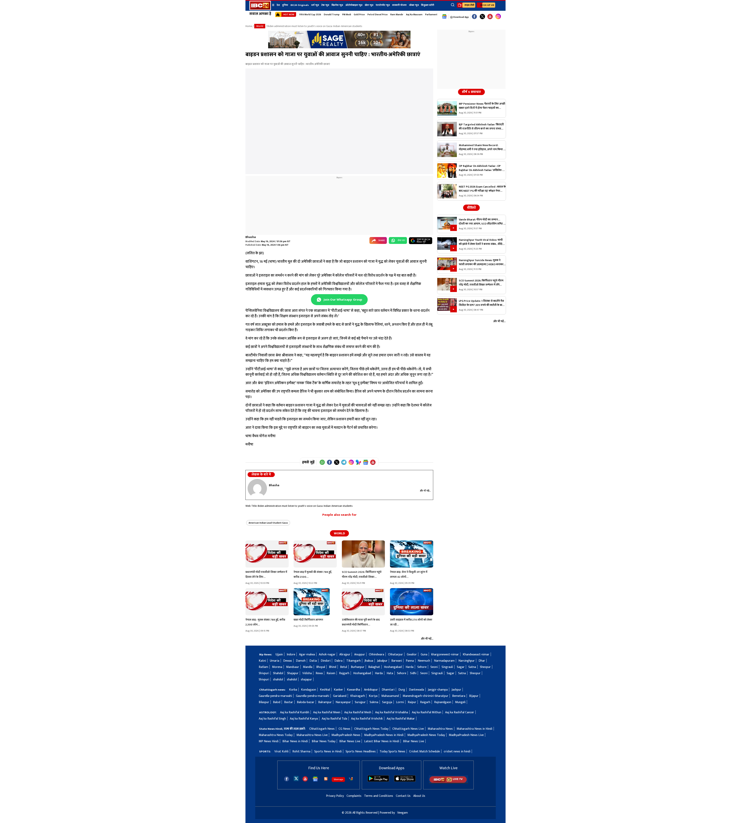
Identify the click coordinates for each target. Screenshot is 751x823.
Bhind (332, 667)
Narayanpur (343, 702)
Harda (409, 667)
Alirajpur (344, 654)
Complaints (354, 796)
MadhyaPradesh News (345, 735)
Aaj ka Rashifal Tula (334, 718)
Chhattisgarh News (322, 728)
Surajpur (360, 702)
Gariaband (339, 696)
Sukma (374, 702)
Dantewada (416, 689)
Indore (291, 654)
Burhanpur (357, 667)
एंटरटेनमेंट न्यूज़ (383, 5)
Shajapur (292, 673)
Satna (472, 667)
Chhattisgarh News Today (371, 728)
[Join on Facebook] (329, 462)
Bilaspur (264, 702)
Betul (343, 667)
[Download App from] (378, 780)
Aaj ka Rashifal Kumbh (294, 712)
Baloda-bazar (305, 702)
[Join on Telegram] (344, 462)
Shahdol (278, 673)
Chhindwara (376, 654)
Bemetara (458, 696)
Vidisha (307, 673)
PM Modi (346, 14)
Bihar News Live (349, 741)
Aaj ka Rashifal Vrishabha (391, 712)
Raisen (331, 673)
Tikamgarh (353, 660)
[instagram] (498, 16)
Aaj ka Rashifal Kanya (304, 718)
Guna (424, 654)
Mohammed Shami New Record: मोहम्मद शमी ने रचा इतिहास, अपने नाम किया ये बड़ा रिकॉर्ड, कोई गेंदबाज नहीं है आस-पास (482, 147)
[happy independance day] (339, 47)
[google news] (444, 16)
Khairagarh (357, 696)
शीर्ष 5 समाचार (471, 92)
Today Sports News (392, 751)
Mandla (307, 667)
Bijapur (473, 696)
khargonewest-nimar (445, 654)
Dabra (338, 660)
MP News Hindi (268, 741)
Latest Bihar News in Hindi (381, 741)
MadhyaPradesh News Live (466, 735)
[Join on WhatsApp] (322, 462)
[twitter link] (482, 17)
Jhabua (369, 660)
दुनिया (285, 5)
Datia (313, 660)
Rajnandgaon (442, 702)
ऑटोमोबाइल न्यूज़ (353, 5)
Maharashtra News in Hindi (474, 728)
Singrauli (447, 667)
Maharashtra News (440, 728)
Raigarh (425, 702)
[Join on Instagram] (351, 462)
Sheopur (485, 667)
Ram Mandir (396, 14)
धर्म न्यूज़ (315, 5)
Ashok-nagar (327, 654)
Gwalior (412, 654)
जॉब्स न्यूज (414, 5)
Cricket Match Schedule (424, 751)
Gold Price (359, 14)
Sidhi (413, 673)
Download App (461, 17)
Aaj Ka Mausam (414, 14)
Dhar (482, 660)
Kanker (338, 689)
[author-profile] (257, 488)
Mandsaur (292, 667)
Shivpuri (264, 673)
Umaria (274, 660)
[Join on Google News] (365, 462)
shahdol (278, 679)
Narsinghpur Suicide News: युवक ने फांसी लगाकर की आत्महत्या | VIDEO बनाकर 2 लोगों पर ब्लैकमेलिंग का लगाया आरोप (482, 262)
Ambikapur (371, 689)
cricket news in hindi (457, 751)
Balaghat (374, 667)
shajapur (306, 679)
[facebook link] (474, 17)
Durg (401, 689)
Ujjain (279, 654)
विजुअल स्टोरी (427, 5)
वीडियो (471, 207)
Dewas (287, 660)
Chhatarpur (395, 654)
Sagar (460, 667)
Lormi (400, 702)
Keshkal (325, 689)
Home (248, 26)
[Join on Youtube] (372, 462)
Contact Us (403, 796)
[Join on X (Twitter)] (336, 462)
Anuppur (359, 654)
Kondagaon (308, 689)
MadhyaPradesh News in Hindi (383, 735)
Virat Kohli (281, 751)
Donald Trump (332, 14)
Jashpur (456, 689)
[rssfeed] (326, 779)
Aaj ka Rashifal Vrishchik (367, 718)
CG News (344, 728)
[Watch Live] (448, 782)
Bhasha (250, 237)
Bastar (288, 702)
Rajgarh (344, 673)
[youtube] (490, 17)
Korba (293, 689)
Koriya (373, 696)
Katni (262, 660)
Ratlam (263, 667)
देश (278, 5)
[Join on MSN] (358, 462)
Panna (410, 660)
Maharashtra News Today (276, 735)
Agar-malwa (307, 654)
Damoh (300, 660)
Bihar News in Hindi (295, 741)
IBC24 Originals (299, 5)
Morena (277, 667)
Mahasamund (390, 696)
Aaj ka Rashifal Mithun (426, 712)
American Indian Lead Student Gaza (268, 523)
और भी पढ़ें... (425, 491)
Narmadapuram (444, 660)
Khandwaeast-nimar (476, 654)
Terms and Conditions (378, 796)
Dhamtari (388, 689)
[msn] (351, 779)
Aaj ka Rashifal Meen (326, 712)
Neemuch (424, 660)
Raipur (412, 702)
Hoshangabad (393, 667)
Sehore (422, 667)
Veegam (402, 812)
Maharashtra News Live (312, 735)
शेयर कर (401, 240)
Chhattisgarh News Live (408, 728)
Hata (390, 673)
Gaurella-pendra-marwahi (275, 696)
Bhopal (320, 667)
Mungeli (460, 702)
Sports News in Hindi (328, 751)
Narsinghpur (466, 660)
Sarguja (387, 702)
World (259, 26)
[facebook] (286, 779)
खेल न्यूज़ (369, 5)
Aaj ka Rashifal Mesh (357, 712)
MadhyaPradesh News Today (426, 735)
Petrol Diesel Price (377, 14)
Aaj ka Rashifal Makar (401, 718)
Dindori (326, 660)
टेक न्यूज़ (325, 5)
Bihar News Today (323, 741)
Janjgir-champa (438, 689)
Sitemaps (338, 779)
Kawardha (353, 689)
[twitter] (296, 778)
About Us (419, 796)
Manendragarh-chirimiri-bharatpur (425, 696)
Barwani (396, 660)
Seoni (434, 667)
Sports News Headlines (361, 751)
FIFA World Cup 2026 (310, 14)
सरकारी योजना (399, 5)
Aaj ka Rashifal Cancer (459, 712)
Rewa (319, 673)
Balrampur (325, 702)
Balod (276, 702)
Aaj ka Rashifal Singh (272, 718)
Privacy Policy (335, 796)
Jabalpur (382, 660)
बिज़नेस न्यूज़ (337, 5)
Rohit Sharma (301, 751)
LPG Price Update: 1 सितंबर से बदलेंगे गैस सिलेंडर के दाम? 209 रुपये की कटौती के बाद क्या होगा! (481, 303)
